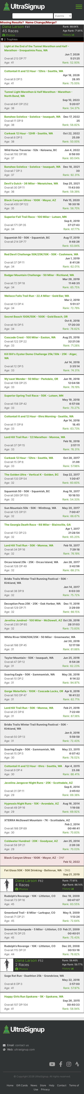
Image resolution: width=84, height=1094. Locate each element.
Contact (61, 1085)
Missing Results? (12, 22)
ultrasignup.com (24, 1049)
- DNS (37, 870)
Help (51, 1085)
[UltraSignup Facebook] (60, 1063)
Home (10, 1085)
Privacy (45, 1089)
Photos (10, 35)
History (67, 34)
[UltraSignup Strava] (77, 1063)
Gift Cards (22, 1085)
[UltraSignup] (24, 6)
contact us (22, 1045)
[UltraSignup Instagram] (69, 1063)
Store (43, 1085)
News (34, 1085)
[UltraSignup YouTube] (52, 1063)
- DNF (34, 857)
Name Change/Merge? (41, 22)
